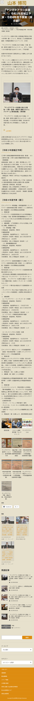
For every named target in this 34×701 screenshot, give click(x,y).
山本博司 (8, 131)
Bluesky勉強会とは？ (6, 690)
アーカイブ (4, 646)
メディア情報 (4, 679)
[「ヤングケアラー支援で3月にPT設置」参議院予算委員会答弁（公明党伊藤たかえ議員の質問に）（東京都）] (22, 520)
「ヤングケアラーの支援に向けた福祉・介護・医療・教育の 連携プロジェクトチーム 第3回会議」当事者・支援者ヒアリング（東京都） (20, 577)
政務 (13, 625)
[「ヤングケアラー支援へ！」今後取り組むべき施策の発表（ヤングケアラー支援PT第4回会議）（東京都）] (7, 545)
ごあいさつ (4, 669)
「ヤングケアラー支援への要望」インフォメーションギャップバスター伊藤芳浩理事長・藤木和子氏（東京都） (20, 606)
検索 (27, 637)
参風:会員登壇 (4, 693)
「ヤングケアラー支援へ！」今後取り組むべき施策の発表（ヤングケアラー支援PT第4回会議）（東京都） (7, 554)
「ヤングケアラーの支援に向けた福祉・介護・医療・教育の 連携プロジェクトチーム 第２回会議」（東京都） (20, 596)
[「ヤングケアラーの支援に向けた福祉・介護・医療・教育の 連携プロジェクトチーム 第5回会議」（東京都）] (7, 520)
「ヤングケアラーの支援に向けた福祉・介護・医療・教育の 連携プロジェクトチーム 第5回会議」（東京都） (16, 109)
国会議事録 (4, 676)
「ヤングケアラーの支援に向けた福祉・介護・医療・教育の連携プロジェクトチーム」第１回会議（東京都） (20, 616)
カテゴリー (4, 659)
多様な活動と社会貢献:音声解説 (9, 686)
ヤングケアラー (16, 627)
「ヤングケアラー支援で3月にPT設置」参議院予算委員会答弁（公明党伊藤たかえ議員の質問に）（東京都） (22, 530)
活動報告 (3, 673)
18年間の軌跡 (4, 683)
